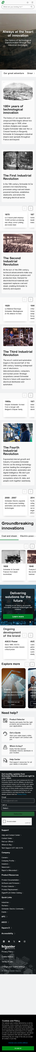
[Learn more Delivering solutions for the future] (18, 616)
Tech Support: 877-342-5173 (12, 848)
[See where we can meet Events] (14, 688)
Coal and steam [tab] (9, 536)
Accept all (18, 1048)
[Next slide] (30, 208)
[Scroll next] (34, 73)
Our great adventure (14, 73)
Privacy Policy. (21, 794)
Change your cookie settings (18, 1042)
